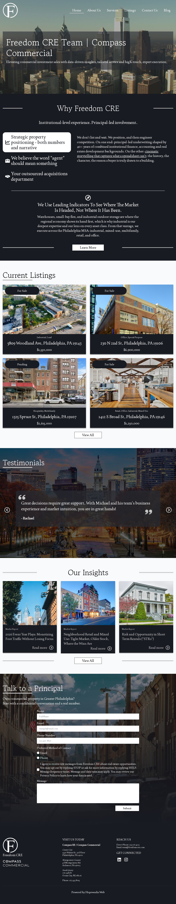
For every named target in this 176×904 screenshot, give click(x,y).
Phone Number (46, 735)
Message (42, 781)
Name (41, 711)
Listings (130, 10)
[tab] (37, 142)
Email (41, 723)
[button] (7, 510)
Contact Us (150, 10)
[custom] (119, 859)
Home (76, 10)
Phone (44, 758)
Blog (167, 10)
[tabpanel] (123, 149)
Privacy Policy (48, 775)
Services (112, 10)
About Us (94, 10)
